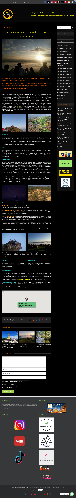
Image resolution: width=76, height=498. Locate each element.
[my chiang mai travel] (46, 418)
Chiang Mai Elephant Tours (65, 68)
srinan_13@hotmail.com (8, 256)
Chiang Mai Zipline (63, 71)
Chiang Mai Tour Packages (64, 41)
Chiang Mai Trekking (63, 51)
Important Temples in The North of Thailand (64, 129)
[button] (27, 299)
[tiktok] (19, 450)
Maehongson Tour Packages (65, 57)
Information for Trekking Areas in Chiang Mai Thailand (64, 119)
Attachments (5, 381)
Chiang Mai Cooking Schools (65, 83)
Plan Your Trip (61, 95)
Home (59, 38)
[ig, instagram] (19, 418)
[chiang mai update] (46, 434)
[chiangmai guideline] (44, 466)
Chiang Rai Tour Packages (64, 54)
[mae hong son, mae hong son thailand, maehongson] (46, 473)
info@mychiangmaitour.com (28, 2)
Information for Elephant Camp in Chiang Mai (64, 124)
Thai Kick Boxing (62, 89)
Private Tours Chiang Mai (64, 48)
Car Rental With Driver (63, 92)
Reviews (60, 146)
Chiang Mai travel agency (12, 404)
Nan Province (20, 106)
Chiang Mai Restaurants (64, 80)
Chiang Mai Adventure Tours (65, 74)
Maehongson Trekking (63, 60)
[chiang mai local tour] (46, 450)
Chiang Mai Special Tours (64, 86)
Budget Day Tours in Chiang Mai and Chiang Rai (65, 44)
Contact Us (61, 98)
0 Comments (14, 346)
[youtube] (19, 434)
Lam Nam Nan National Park (25, 345)
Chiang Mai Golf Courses (64, 77)
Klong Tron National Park (9, 344)
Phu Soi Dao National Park (43, 344)
